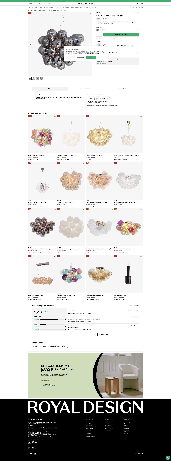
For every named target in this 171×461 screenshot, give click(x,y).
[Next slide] (90, 44)
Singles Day (126, 428)
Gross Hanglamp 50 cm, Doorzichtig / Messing (126, 155)
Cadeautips (126, 425)
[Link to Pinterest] (29, 448)
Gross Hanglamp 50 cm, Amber (94, 155)
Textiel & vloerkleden (109, 428)
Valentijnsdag (127, 422)
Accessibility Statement (90, 436)
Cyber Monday (127, 431)
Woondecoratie (108, 425)
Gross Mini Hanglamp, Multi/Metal (66, 295)
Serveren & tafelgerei (109, 423)
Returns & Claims (89, 425)
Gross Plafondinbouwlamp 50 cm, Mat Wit (68, 249)
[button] (140, 1)
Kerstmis (126, 433)
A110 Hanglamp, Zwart (120, 295)
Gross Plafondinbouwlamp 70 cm (94, 295)
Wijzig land (30, 425)
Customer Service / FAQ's (90, 422)
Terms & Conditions (89, 428)
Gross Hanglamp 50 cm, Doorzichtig (37, 202)
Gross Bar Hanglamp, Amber (35, 295)
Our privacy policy (86, 53)
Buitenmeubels (108, 430)
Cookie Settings (80, 57)
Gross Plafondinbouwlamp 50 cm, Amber (96, 202)
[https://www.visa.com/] (30, 454)
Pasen (125, 423)
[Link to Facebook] (33, 448)
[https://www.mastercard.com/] (35, 454)
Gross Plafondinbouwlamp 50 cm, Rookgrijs (39, 249)
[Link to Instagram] (36, 448)
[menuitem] (29, 7)
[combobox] (140, 1)
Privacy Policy (88, 430)
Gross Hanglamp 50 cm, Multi (36, 155)
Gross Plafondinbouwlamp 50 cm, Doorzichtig (126, 202)
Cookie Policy (88, 433)
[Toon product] (117, 46)
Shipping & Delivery (89, 423)
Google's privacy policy (95, 53)
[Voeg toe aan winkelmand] (137, 46)
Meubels (106, 422)
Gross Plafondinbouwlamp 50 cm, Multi (124, 249)
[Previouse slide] (30, 44)
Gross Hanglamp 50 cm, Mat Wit (65, 155)
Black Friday (126, 430)
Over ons (87, 431)
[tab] (50, 89)
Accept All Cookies (91, 57)
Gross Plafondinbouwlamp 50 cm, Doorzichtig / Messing (98, 249)
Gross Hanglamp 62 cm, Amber (65, 202)
